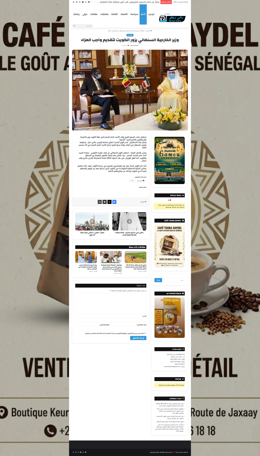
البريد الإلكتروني (141, 324)
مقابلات (104, 14)
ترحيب (151, 14)
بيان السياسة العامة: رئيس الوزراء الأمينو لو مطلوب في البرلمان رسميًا (88, 267)
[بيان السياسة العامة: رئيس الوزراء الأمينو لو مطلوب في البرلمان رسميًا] (86, 257)
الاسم (144, 316)
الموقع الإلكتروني (104, 324)
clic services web (181, 452)
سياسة (134, 14)
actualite (141, 31)
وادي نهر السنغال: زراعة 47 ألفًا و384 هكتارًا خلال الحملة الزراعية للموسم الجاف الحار (135, 267)
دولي (84, 14)
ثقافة (114, 14)
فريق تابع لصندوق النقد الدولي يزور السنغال (170, 421)
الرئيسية (148, 31)
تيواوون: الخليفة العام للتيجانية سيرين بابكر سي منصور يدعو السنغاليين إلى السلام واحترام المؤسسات (111, 268)
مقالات (94, 14)
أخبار (143, 14)
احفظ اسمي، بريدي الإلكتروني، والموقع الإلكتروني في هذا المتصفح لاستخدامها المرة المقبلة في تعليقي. (115, 333)
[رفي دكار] (173, 17)
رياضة (77, 14)
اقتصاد (124, 14)
